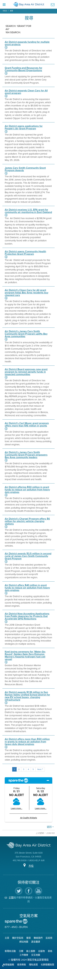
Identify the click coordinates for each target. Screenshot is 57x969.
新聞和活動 (10, 951)
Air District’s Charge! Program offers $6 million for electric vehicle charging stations (27, 521)
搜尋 (11, 11)
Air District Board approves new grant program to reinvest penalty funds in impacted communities (26, 372)
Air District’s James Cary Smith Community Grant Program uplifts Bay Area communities (26, 334)
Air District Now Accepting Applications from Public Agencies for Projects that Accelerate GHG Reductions (27, 616)
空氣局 (5, 11)
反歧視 (49, 938)
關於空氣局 (17, 938)
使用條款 (21, 964)
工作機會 (23, 955)
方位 (31, 865)
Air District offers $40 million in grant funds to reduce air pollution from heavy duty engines (27, 588)
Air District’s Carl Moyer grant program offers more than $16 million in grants (27, 424)
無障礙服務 (8, 964)
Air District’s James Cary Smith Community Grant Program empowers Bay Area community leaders (26, 455)
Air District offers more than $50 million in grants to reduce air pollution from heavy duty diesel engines (27, 741)
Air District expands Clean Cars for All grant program (26, 91)
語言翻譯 (35, 941)
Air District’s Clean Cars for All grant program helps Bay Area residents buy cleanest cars (26, 293)
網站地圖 (23, 941)
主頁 (7, 938)
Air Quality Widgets (28, 818)
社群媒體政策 (47, 964)
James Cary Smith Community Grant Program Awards (25, 169)
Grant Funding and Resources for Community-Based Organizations (23, 69)
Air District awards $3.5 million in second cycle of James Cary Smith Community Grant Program (28, 556)
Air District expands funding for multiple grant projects (27, 43)
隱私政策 (33, 964)
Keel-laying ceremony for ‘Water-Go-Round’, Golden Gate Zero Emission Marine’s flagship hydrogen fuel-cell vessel (25, 655)
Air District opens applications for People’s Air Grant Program (24, 127)
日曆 (21, 951)
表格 (50, 951)
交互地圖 (35, 955)
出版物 (41, 951)
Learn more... (16, 808)
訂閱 (11, 897)
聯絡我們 (38, 938)
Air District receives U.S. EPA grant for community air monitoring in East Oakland (28, 211)
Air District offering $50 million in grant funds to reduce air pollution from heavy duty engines (27, 489)
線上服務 (30, 951)
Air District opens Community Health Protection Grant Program (25, 252)
